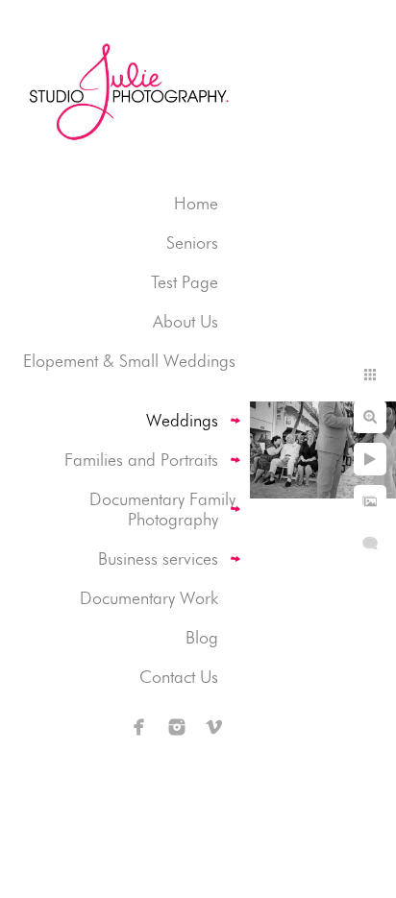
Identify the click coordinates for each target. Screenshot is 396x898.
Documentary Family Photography (162, 509)
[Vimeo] (214, 727)
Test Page (184, 282)
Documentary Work (149, 598)
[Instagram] (177, 727)
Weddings (182, 420)
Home (196, 203)
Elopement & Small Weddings (129, 361)
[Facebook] (139, 727)
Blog (202, 637)
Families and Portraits (141, 459)
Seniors (192, 242)
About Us (185, 321)
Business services (158, 558)
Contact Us (178, 677)
